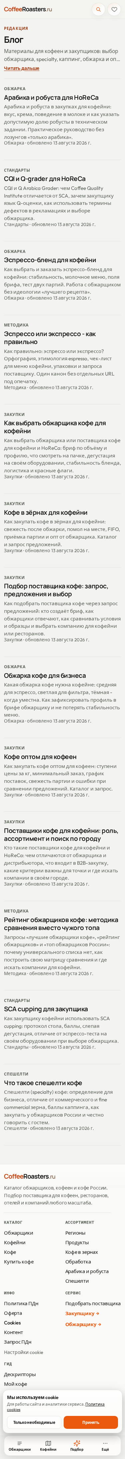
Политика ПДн (21, 1303)
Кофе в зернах (81, 1252)
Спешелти (77, 1281)
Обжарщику (80, 1324)
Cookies (12, 1322)
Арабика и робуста (87, 1271)
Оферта (13, 1313)
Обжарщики (18, 1233)
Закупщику (79, 1313)
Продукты (77, 1242)
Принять (90, 1422)
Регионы (75, 1233)
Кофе (10, 1252)
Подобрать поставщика (93, 1303)
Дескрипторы (20, 1374)
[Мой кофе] (114, 9)
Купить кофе (19, 1261)
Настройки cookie (23, 1352)
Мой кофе (15, 1384)
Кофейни (14, 1242)
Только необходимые (34, 1422)
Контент (13, 1332)
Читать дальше (21, 68)
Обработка (78, 1261)
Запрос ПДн (17, 1342)
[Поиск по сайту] (98, 9)
